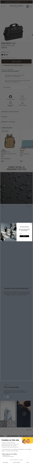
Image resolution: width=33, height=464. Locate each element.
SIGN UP (24, 236)
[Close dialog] (31, 223)
